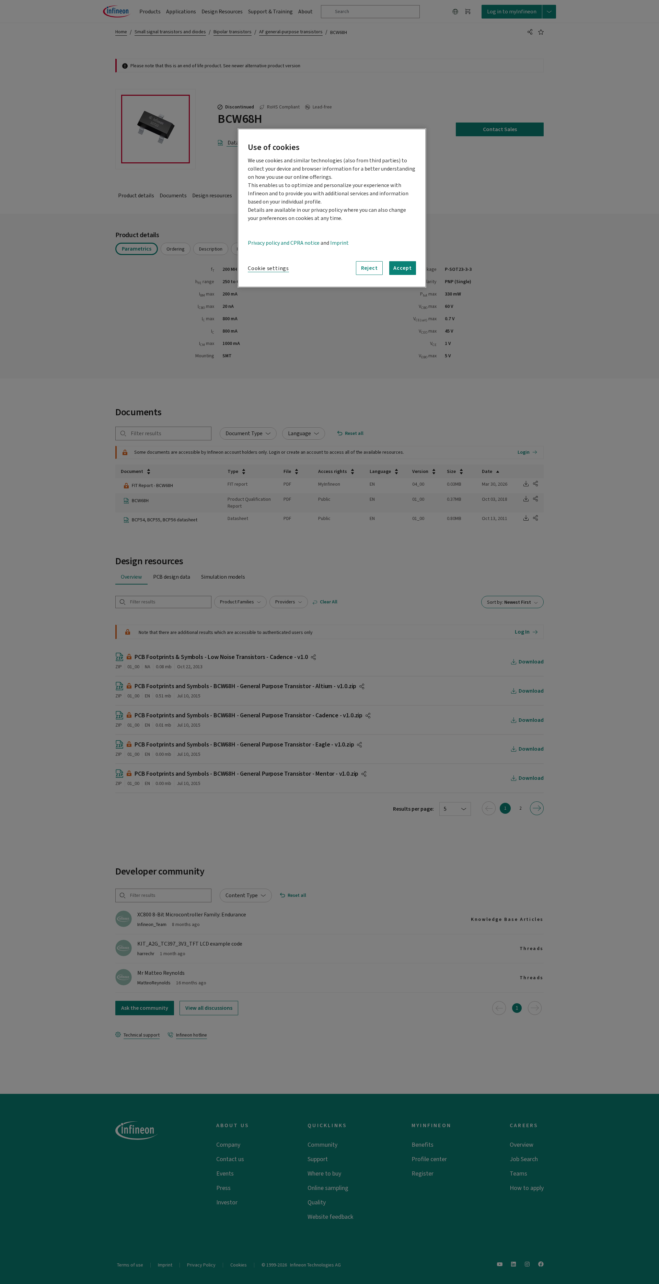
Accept (402, 268)
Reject (369, 268)
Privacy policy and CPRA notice (284, 243)
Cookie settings (268, 268)
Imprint (339, 243)
